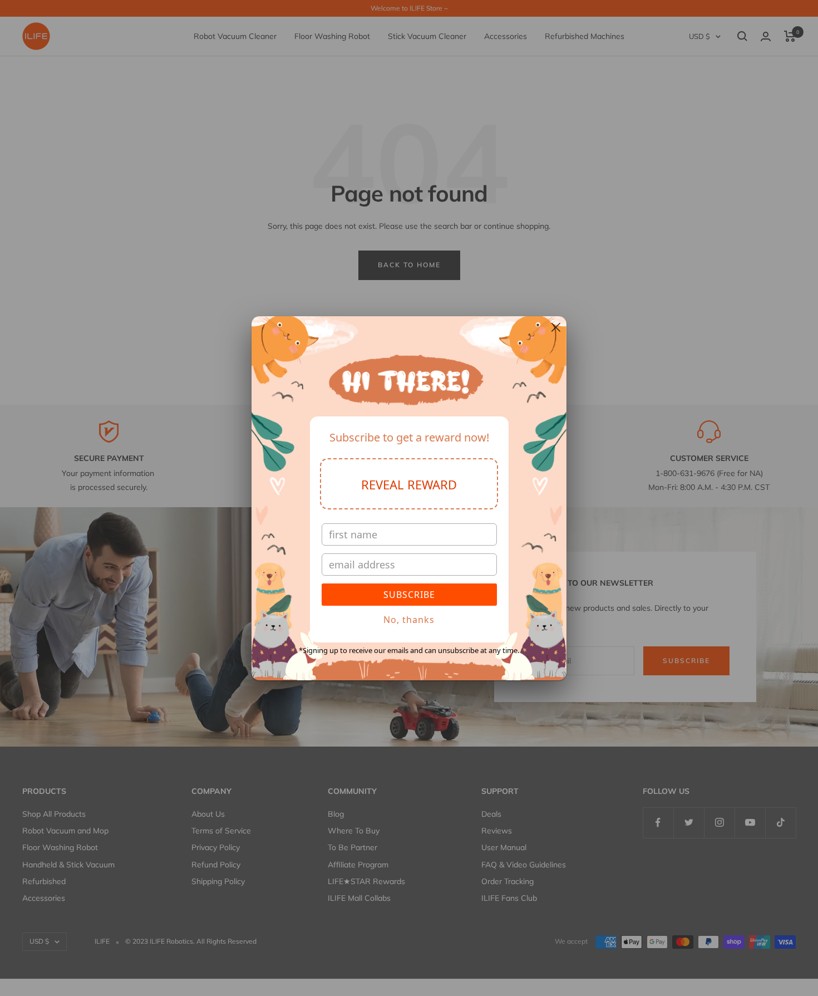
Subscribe (409, 594)
